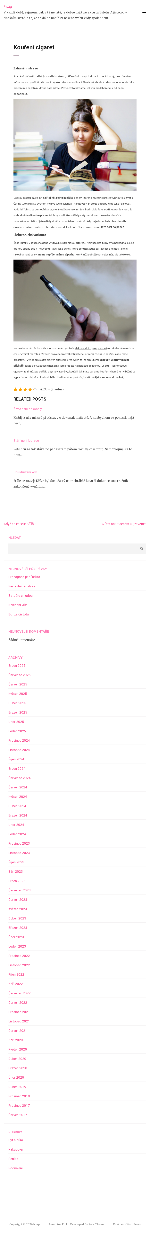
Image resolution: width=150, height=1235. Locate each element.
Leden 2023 (17, 946)
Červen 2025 (17, 684)
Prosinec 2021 (19, 1012)
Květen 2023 (17, 909)
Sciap (8, 6)
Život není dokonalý (27, 409)
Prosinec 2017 (19, 1105)
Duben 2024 (17, 806)
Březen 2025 (17, 712)
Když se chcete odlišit (20, 524)
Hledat (14, 538)
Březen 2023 (17, 928)
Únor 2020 (16, 1077)
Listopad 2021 (19, 1021)
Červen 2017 (17, 1115)
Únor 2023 (16, 937)
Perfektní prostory (21, 586)
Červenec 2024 (19, 778)
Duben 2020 (17, 1059)
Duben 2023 (17, 918)
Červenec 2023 (19, 890)
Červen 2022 (17, 1002)
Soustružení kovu (25, 472)
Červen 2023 (17, 900)
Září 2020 (15, 1040)
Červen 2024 (17, 787)
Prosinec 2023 (19, 843)
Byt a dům (15, 1140)
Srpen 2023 (16, 881)
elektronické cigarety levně (90, 348)
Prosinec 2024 (19, 740)
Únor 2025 (16, 722)
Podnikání (15, 1168)
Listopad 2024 (19, 750)
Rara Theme (96, 1224)
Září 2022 (15, 984)
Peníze (13, 1159)
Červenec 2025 (19, 675)
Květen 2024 (17, 797)
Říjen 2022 (16, 974)
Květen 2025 (17, 694)
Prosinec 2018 (19, 1096)
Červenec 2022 (19, 993)
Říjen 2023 (16, 862)
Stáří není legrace (26, 440)
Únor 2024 (16, 825)
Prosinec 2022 (19, 956)
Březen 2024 (17, 815)
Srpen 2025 (16, 666)
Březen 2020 (17, 1068)
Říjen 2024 (16, 759)
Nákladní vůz (17, 605)
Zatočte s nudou (20, 596)
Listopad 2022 (19, 965)
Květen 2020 (17, 1049)
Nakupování (16, 1149)
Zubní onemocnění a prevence (124, 524)
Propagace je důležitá (24, 577)
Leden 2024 (17, 834)
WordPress (134, 1224)
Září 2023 (15, 871)
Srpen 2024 (16, 768)
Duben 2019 (17, 1087)
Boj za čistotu (18, 614)
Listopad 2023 (19, 853)
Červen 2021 (17, 1031)
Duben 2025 (17, 703)
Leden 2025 (17, 731)
